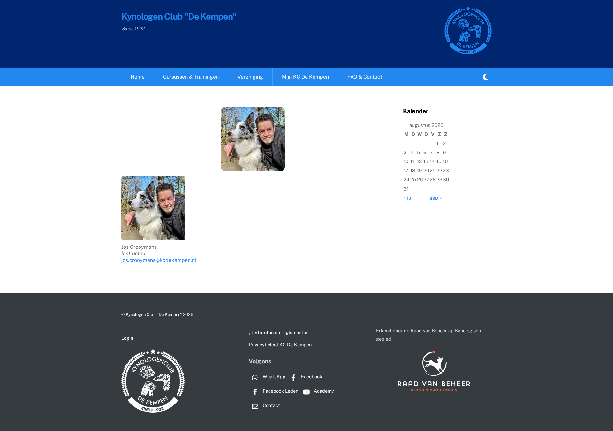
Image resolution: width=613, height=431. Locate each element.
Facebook (311, 376)
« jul (408, 197)
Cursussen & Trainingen (191, 77)
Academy (323, 391)
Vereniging (250, 77)
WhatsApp (273, 376)
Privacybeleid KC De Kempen (280, 344)
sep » (436, 197)
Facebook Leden (279, 391)
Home (138, 77)
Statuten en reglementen (280, 332)
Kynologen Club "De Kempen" (154, 314)
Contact (270, 405)
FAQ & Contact (364, 77)
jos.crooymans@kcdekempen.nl (158, 260)
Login (127, 338)
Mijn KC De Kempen (305, 77)
